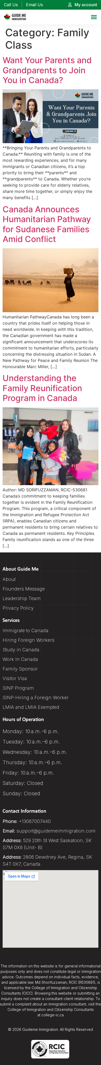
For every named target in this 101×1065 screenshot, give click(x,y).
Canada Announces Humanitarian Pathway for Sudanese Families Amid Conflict (47, 224)
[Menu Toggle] (94, 17)
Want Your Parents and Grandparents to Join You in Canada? (47, 70)
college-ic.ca (52, 1015)
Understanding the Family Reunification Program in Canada (42, 388)
